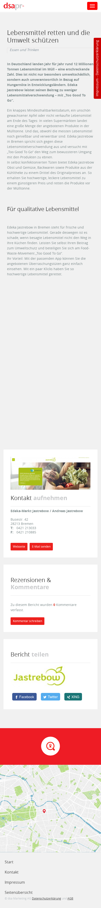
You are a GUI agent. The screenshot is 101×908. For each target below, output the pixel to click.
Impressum (97, 87)
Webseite (19, 546)
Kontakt (12, 872)
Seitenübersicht (19, 892)
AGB (70, 898)
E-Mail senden (41, 546)
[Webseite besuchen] (50, 473)
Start (9, 862)
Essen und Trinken (24, 50)
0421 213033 (26, 528)
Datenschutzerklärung (97, 57)
